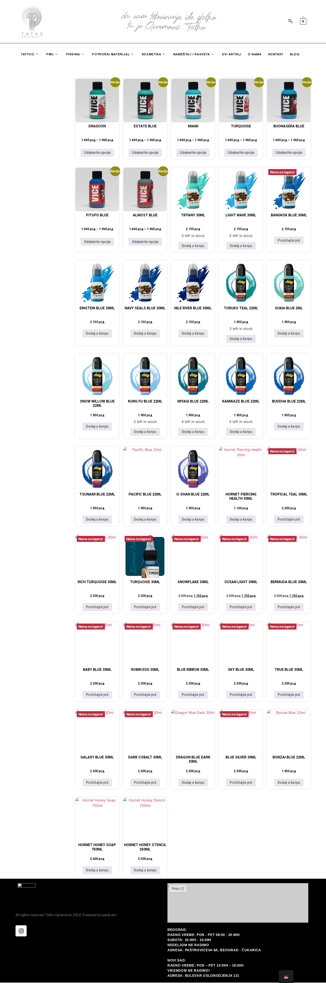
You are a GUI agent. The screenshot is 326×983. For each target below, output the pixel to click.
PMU (50, 54)
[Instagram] (21, 930)
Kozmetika (151, 54)
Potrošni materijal (111, 54)
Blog (294, 54)
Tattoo (27, 54)
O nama (255, 54)
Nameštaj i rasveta (191, 54)
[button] (290, 21)
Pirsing (73, 54)
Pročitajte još (289, 240)
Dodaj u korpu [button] (193, 246)
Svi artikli (231, 54)
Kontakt (275, 54)
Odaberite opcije (97, 152)
